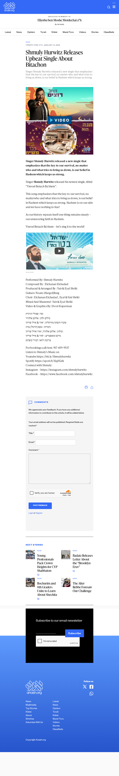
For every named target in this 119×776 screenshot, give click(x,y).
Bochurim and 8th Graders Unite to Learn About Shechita (47, 589)
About (29, 715)
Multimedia (31, 705)
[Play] (59, 250)
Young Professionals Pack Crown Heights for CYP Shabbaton (47, 563)
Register (39, 513)
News (19, 32)
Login (31, 513)
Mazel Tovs (68, 32)
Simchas (30, 719)
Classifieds (109, 32)
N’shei (54, 32)
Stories (94, 32)
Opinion (31, 32)
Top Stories (31, 708)
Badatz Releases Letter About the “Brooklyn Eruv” (83, 561)
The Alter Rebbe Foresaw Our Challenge (82, 587)
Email (32, 442)
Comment (34, 450)
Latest (8, 32)
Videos (82, 32)
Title (31, 433)
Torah (43, 32)
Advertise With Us (34, 722)
